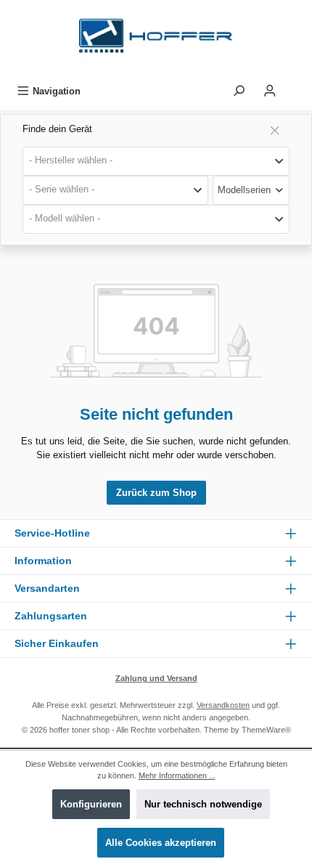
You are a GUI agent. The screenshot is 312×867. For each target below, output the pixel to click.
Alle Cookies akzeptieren (160, 842)
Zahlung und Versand (156, 678)
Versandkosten (223, 705)
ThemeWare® (266, 729)
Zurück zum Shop (156, 492)
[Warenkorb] (295, 87)
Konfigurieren (91, 804)
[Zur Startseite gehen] (156, 39)
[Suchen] (239, 91)
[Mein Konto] (270, 91)
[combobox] (156, 161)
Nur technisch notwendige (203, 804)
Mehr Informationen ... (177, 775)
